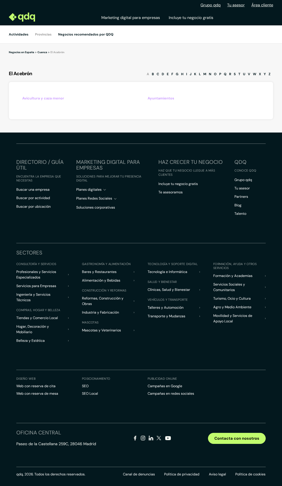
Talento (240, 213)
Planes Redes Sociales (94, 198)
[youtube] (168, 439)
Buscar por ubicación (33, 206)
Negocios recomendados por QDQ (85, 34)
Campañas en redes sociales (171, 393)
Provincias (43, 34)
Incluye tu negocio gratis (191, 17)
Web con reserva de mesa (37, 393)
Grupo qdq (210, 5)
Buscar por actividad (33, 198)
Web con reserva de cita (36, 386)
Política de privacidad (181, 474)
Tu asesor (236, 5)
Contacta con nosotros (236, 438)
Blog (237, 205)
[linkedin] (151, 439)
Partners (241, 196)
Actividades (18, 34)
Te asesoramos (170, 192)
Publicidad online (162, 379)
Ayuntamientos (161, 98)
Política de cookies (250, 474)
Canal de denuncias (139, 474)
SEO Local (90, 393)
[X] (159, 439)
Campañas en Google (165, 386)
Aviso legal (217, 474)
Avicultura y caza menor (43, 98)
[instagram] (143, 439)
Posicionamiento (96, 379)
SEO (85, 386)
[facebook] (135, 439)
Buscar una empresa (33, 189)
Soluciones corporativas (95, 207)
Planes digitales (89, 189)
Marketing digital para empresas (130, 17)
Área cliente (262, 5)
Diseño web (25, 379)
